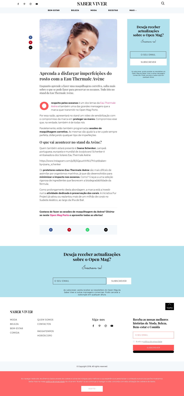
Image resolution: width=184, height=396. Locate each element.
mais (132, 10)
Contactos (44, 324)
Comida (14, 332)
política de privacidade (152, 342)
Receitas (113, 10)
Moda (94, 10)
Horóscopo (44, 335)
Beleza (75, 10)
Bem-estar (54, 10)
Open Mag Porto (59, 215)
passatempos (45, 331)
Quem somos (45, 319)
